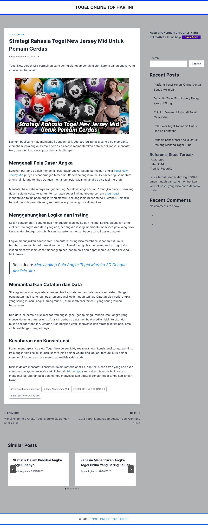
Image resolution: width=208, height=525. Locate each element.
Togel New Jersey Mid (56, 389)
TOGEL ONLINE (16, 34)
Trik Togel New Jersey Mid (25, 395)
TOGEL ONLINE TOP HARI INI (89, 389)
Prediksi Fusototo (161, 168)
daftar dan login (178, 177)
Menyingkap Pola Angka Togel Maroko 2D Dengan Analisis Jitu (36, 418)
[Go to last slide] (13, 469)
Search (154, 58)
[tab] (65, 489)
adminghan (18, 56)
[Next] (131, 469)
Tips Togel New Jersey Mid (25, 389)
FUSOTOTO (157, 159)
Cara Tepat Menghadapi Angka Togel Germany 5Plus (109, 418)
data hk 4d (157, 164)
